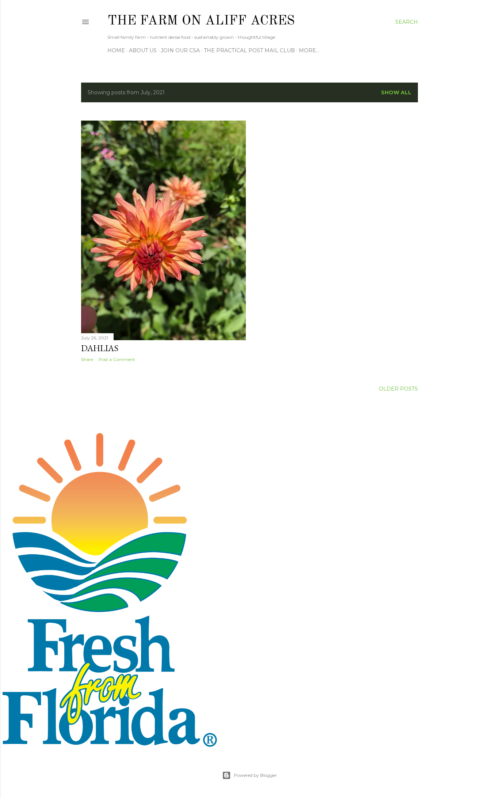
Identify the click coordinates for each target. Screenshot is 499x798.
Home (116, 50)
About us (143, 50)
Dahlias (99, 348)
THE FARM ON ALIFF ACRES (201, 21)
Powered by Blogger (255, 775)
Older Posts (398, 388)
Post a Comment (117, 359)
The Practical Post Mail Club (249, 50)
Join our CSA (180, 50)
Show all (396, 92)
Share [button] (87, 359)
